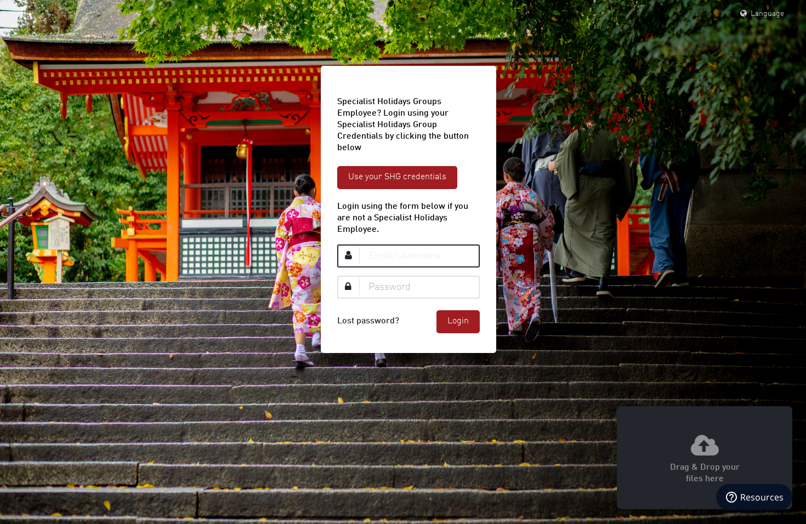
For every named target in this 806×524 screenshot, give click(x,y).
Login (458, 321)
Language (766, 14)
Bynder (41, 13)
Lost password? (368, 321)
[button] (704, 458)
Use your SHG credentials (397, 177)
